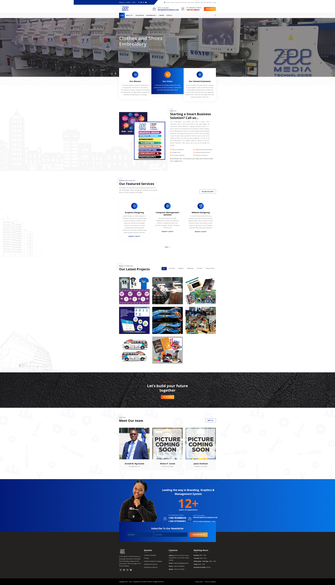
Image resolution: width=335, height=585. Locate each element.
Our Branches (151, 15)
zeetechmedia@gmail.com (181, 563)
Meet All (211, 420)
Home (122, 15)
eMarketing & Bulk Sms (151, 567)
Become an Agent (208, 191)
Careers (161, 15)
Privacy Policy (199, 582)
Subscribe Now (198, 534)
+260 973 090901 (179, 569)
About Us (121, 2)
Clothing (171, 268)
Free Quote (210, 9)
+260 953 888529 (179, 566)
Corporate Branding (150, 555)
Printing (146, 558)
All (164, 268)
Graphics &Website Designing (153, 561)
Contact (169, 15)
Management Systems (150, 564)
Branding (190, 268)
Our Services (140, 15)
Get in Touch (167, 397)
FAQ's (134, 2)
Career (128, 2)
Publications (210, 268)
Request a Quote (127, 56)
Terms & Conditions (210, 582)
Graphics (181, 268)
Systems (199, 268)
